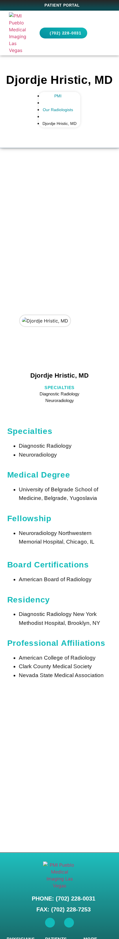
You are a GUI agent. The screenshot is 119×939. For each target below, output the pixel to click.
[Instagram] (69, 923)
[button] (104, 33)
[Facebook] (50, 923)
